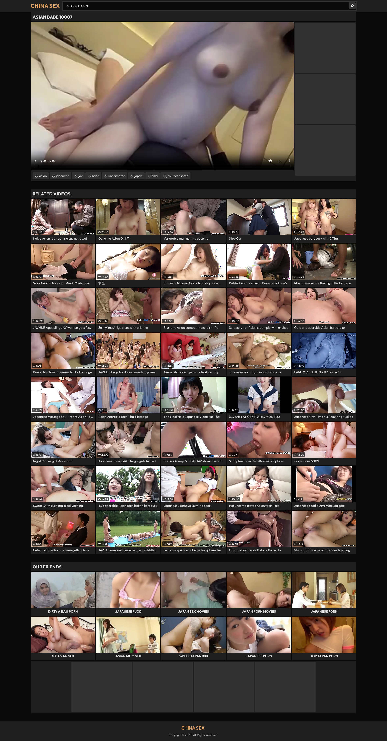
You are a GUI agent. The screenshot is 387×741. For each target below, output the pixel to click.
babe (95, 176)
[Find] (352, 5)
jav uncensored (177, 176)
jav (80, 176)
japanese (62, 176)
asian (43, 176)
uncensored (116, 176)
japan (138, 176)
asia (155, 176)
